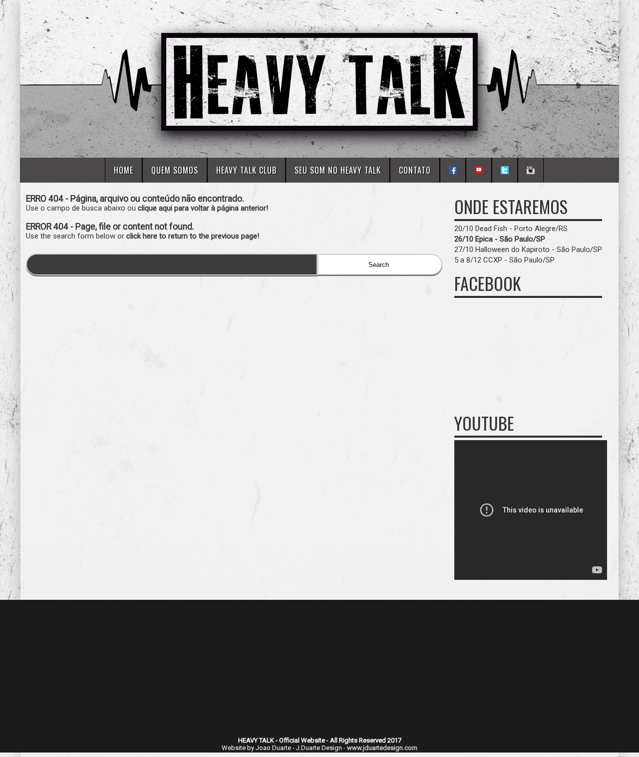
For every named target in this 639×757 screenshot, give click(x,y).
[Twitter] (505, 170)
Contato (415, 170)
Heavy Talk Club (246, 170)
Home (123, 170)
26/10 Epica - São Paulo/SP (499, 239)
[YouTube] (479, 170)
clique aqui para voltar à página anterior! (203, 208)
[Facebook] (453, 170)
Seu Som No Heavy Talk (338, 170)
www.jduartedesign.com (382, 748)
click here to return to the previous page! (192, 236)
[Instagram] (531, 170)
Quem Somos (174, 170)
